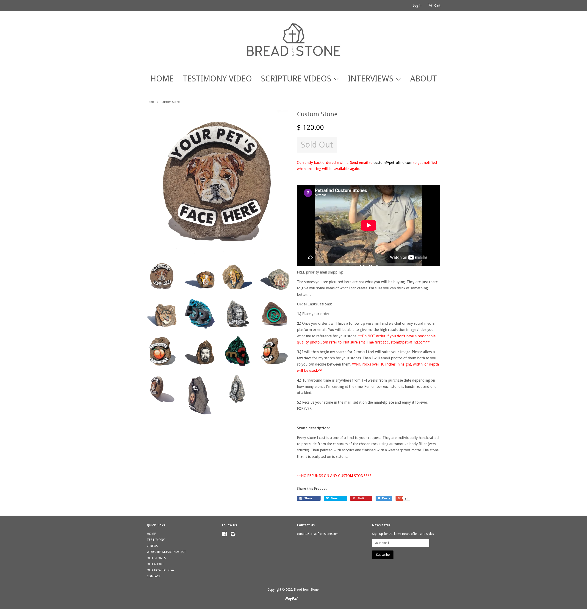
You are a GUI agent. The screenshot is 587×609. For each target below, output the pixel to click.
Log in (417, 5)
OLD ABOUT (155, 564)
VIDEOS (152, 546)
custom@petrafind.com (393, 162)
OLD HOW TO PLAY (160, 570)
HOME (162, 79)
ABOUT (423, 79)
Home (150, 101)
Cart (437, 5)
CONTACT (154, 576)
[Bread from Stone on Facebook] (224, 535)
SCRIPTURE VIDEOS (297, 79)
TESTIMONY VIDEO (217, 79)
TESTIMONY (156, 540)
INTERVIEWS (372, 79)
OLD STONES (156, 558)
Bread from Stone (306, 589)
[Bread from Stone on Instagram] (232, 535)
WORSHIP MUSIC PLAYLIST (166, 552)
